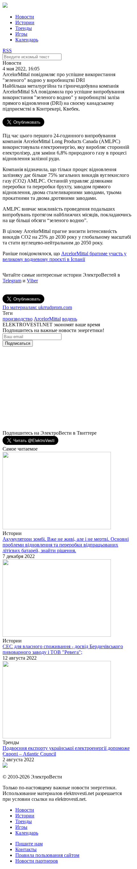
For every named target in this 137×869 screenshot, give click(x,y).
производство (17, 319)
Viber (32, 280)
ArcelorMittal (47, 319)
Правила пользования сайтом (47, 855)
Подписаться (17, 343)
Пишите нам (29, 843)
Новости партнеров (36, 861)
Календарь (26, 39)
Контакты (26, 849)
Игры (21, 34)
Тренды (23, 28)
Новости (24, 16)
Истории (24, 22)
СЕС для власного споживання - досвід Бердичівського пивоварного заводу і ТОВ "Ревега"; (63, 649)
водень (69, 319)
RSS (7, 50)
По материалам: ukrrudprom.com (37, 307)
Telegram (12, 280)
